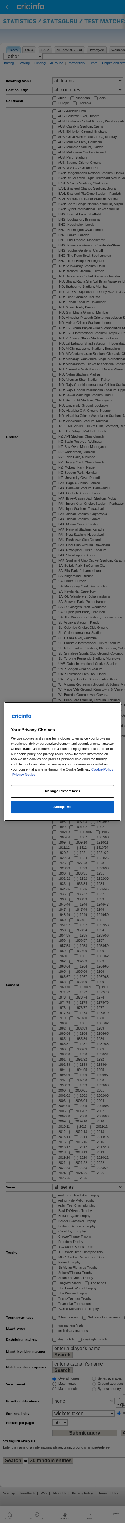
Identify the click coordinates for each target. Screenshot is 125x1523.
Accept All (62, 807)
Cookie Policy (102, 769)
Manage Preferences (62, 791)
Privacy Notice (23, 774)
